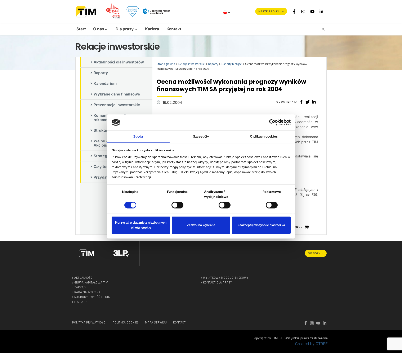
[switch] (177, 205)
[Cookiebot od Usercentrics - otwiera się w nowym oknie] (272, 122)
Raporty (101, 73)
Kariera (152, 29)
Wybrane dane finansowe (117, 94)
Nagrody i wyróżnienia (92, 297)
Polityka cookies (126, 322)
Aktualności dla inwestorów (119, 62)
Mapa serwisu (156, 322)
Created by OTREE (311, 343)
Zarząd (80, 287)
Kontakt (173, 29)
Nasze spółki (268, 11)
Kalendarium (105, 83)
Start (81, 29)
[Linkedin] (321, 11)
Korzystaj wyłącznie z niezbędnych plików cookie (140, 225)
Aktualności (83, 278)
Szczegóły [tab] (201, 136)
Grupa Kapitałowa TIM (91, 282)
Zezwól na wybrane (201, 225)
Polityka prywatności (89, 322)
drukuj (296, 226)
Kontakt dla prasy (217, 282)
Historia (81, 302)
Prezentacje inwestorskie (117, 105)
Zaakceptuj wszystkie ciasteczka (261, 225)
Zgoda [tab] (138, 136)
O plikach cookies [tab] (264, 136)
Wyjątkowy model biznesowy (226, 278)
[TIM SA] (87, 11)
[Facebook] (294, 11)
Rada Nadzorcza (87, 292)
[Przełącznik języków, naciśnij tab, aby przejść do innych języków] (227, 12)
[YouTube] (312, 11)
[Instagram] (303, 11)
